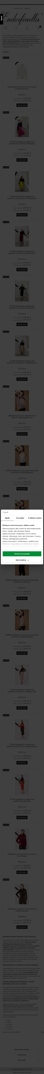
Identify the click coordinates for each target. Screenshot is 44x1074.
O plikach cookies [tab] (35, 518)
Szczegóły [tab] (20, 518)
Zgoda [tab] (7, 518)
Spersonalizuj (21, 560)
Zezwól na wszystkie (22, 554)
